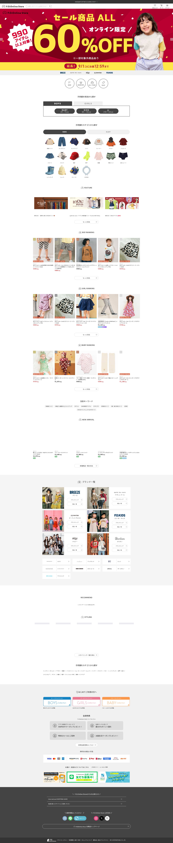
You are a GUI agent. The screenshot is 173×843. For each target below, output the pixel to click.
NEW (69, 85)
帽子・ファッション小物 (68, 723)
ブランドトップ (75, 491)
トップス (45, 720)
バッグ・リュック (85, 720)
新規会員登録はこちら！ (86, 794)
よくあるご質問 (104, 816)
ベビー (105, 720)
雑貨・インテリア (80, 723)
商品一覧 (74, 495)
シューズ (77, 720)
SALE (103, 85)
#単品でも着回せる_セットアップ (63, 397)
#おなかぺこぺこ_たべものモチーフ (86, 401)
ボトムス (52, 720)
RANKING (81, 85)
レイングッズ (112, 720)
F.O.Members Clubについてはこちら (86, 768)
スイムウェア (46, 723)
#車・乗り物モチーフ (116, 397)
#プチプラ (96, 397)
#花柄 (125, 397)
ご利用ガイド (94, 816)
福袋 (58, 723)
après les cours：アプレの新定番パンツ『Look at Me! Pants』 (85, 206)
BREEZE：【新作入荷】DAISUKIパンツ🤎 (44, 206)
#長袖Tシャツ (49, 397)
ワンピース (70, 720)
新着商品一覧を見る (86, 457)
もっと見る (86, 213)
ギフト (53, 723)
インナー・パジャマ (97, 720)
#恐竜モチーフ (105, 397)
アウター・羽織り (60, 720)
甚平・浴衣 (121, 720)
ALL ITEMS (92, 85)
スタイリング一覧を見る (86, 704)
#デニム (77, 397)
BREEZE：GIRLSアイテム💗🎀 (113, 206)
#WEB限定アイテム (86, 397)
